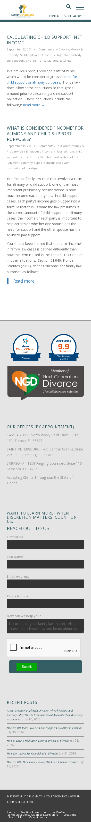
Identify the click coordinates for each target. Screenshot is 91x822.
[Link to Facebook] (58, 807)
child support (15, 60)
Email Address (18, 576)
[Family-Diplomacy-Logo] (38, 9)
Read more (34, 105)
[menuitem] (11, 812)
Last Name (15, 556)
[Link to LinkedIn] (73, 807)
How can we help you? (24, 616)
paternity (65, 60)
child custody (72, 55)
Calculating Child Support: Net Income (45, 40)
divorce (31, 60)
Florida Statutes (47, 60)
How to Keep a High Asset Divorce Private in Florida (38, 740)
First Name (15, 537)
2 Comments (44, 146)
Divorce (64, 49)
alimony (69, 151)
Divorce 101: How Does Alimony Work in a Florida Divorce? (42, 762)
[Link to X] (66, 807)
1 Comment (44, 49)
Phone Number (18, 596)
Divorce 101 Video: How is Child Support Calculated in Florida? (44, 728)
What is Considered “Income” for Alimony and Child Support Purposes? (45, 133)
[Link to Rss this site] (80, 807)
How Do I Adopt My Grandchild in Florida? (32, 753)
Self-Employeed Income (36, 55)
